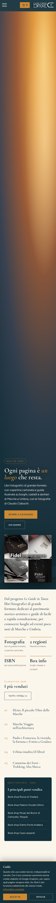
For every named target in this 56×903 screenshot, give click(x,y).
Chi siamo (15, 525)
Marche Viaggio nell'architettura (23, 726)
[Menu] (4, 5)
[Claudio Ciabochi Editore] (42, 5)
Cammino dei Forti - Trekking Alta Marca (26, 765)
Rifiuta (40, 897)
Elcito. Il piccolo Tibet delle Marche (31, 712)
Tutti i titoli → (18, 696)
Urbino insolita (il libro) (29, 752)
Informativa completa (13, 889)
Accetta (15, 897)
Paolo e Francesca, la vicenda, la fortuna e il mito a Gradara (32, 740)
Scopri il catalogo (21, 514)
